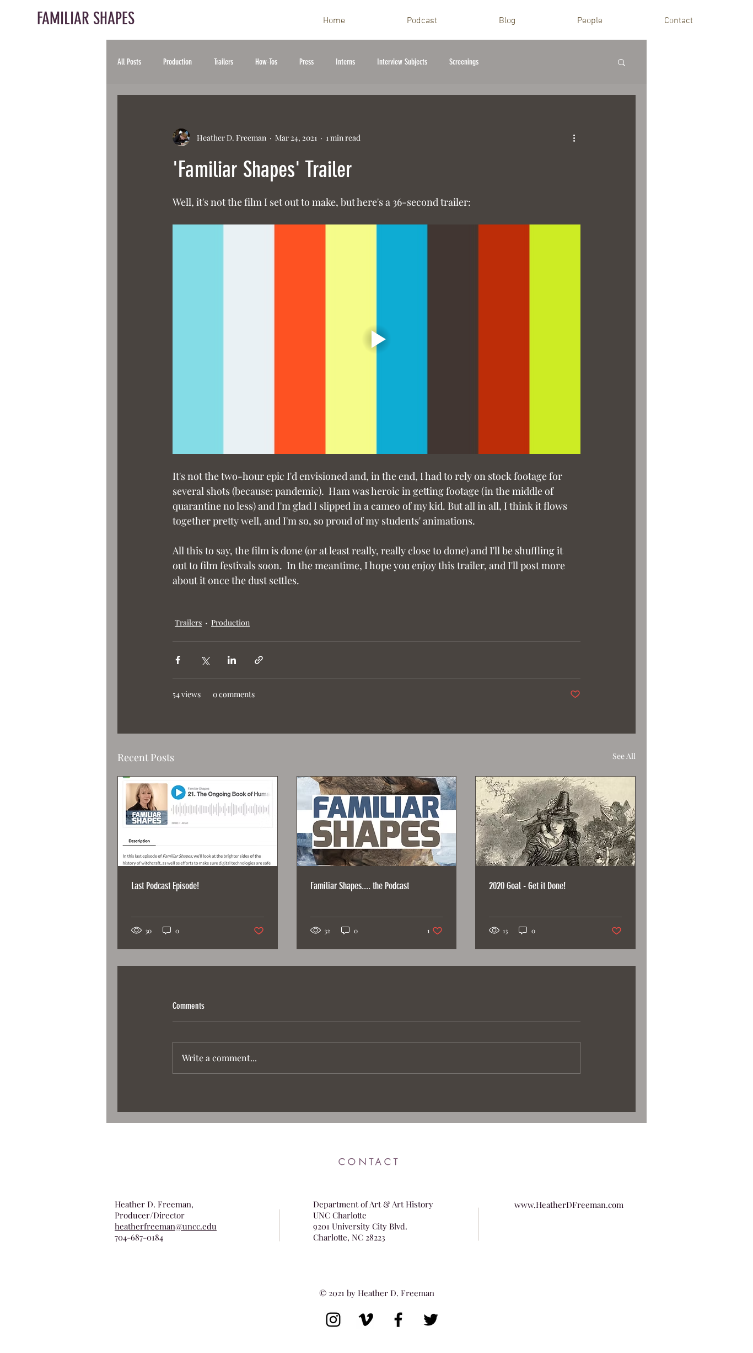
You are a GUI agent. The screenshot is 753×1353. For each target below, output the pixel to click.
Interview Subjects (402, 62)
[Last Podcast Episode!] (197, 821)
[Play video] (376, 339)
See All (624, 756)
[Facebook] (398, 1319)
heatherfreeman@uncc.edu (166, 1226)
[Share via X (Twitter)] (205, 660)
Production (177, 62)
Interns (345, 62)
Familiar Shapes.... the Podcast (359, 886)
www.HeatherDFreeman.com (568, 1204)
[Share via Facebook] (178, 660)
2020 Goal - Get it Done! (527, 886)
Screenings (463, 62)
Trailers (223, 62)
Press (306, 62)
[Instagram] (333, 1319)
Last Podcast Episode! (165, 886)
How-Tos (266, 62)
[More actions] (573, 137)
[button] (621, 61)
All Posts (129, 62)
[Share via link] (259, 660)
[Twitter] (430, 1319)
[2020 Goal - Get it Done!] (555, 821)
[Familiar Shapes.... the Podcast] (376, 821)
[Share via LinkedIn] (232, 660)
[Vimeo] (365, 1319)
